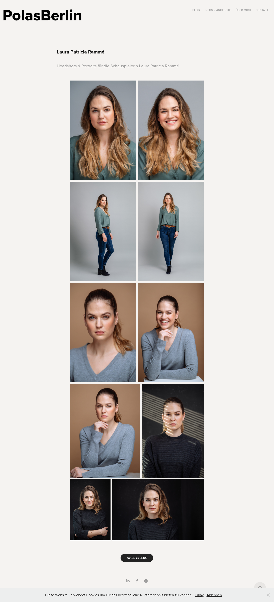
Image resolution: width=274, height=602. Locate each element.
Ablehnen (214, 594)
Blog (196, 10)
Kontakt (262, 10)
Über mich (243, 10)
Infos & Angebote (218, 10)
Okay (199, 594)
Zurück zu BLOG (137, 558)
